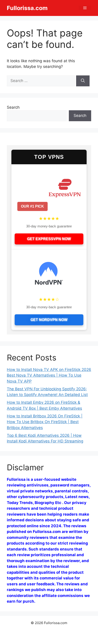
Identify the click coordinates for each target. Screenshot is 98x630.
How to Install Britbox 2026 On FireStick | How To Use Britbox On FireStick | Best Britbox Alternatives (45, 422)
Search (13, 107)
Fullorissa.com (27, 8)
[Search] (83, 80)
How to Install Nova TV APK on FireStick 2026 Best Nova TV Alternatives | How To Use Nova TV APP (49, 375)
